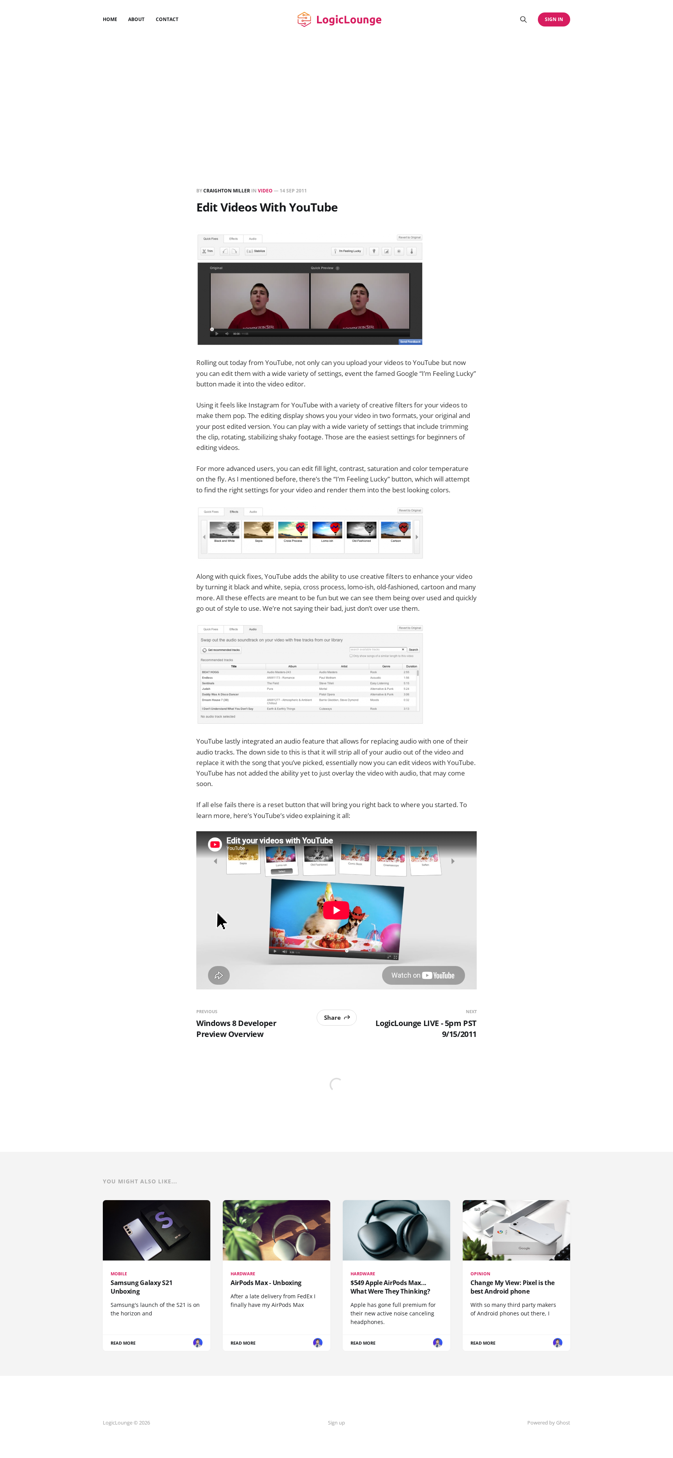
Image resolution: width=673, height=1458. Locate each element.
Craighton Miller (226, 190)
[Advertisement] (336, 97)
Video (265, 190)
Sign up (336, 1422)
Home (110, 19)
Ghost (563, 1422)
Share (332, 1017)
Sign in (554, 19)
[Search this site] (523, 19)
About (136, 19)
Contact (167, 19)
